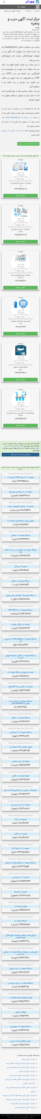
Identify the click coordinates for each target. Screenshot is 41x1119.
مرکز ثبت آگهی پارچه (28, 1059)
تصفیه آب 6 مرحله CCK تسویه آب (20, 477)
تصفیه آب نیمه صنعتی (20, 761)
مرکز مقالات (28, 11)
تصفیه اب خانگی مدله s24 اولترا (20, 686)
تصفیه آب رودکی (20, 566)
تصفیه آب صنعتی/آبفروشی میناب (20, 506)
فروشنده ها (21, 6)
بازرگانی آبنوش (20, 1012)
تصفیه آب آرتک (20, 819)
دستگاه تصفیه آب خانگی (20, 581)
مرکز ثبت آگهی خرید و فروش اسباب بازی (22, 1075)
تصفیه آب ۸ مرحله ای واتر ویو (20, 492)
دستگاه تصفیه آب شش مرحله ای (20, 983)
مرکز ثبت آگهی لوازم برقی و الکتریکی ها (23, 1103)
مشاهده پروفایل (20, 195)
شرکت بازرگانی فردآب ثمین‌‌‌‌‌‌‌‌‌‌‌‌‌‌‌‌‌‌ (20, 1041)
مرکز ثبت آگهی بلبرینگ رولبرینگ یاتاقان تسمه (20, 1063)
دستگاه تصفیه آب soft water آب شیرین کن (21, 640)
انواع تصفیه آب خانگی (20, 776)
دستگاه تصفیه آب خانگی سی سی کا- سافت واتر (20, 551)
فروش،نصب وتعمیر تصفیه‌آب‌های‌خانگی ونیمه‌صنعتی (20, 936)
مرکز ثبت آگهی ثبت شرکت (27, 1071)
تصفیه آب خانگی (20, 834)
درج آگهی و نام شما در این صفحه (20, 454)
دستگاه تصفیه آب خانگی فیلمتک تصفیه (20, 862)
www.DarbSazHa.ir (13, 117)
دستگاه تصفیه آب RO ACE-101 (20, 610)
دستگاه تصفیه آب (20, 921)
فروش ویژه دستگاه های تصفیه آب (20, 520)
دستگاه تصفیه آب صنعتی (20, 535)
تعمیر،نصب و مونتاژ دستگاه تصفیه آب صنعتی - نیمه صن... (20, 953)
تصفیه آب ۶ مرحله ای (20, 877)
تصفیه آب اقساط (20, 892)
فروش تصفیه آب (20, 906)
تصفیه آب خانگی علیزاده (20, 624)
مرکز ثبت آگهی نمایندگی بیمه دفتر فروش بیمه (21, 1067)
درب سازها (28, 117)
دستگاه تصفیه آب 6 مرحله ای (20, 732)
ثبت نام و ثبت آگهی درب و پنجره (13, 130)
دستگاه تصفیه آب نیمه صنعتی (20, 968)
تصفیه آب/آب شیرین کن (20, 805)
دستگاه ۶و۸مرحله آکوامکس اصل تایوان (20, 595)
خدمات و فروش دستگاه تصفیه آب (20, 672)
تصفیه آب (36, 11)
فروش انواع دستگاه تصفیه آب (20, 747)
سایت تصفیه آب (8, 1115)
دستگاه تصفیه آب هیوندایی (20, 1026)
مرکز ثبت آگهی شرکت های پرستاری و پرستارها (20, 1099)
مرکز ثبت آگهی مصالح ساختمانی (25, 1107)
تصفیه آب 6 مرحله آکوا (20, 848)
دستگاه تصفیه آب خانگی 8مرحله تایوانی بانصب (20, 656)
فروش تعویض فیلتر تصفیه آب (20, 997)
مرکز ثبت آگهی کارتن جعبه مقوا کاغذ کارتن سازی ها (19, 1095)
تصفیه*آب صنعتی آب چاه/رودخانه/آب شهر (20, 790)
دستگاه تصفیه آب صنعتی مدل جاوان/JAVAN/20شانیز (20, 702)
